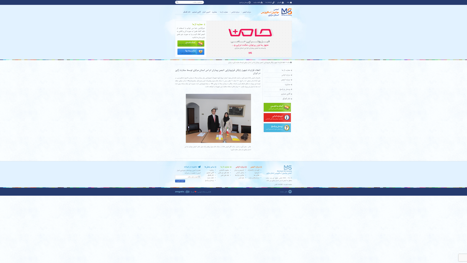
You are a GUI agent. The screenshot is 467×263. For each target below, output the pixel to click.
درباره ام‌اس (235, 12)
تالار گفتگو (186, 12)
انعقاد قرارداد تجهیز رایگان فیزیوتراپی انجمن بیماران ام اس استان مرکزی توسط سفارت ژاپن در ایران (256, 62)
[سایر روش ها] (190, 55)
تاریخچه (256, 173)
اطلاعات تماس (278, 184)
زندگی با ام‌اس (240, 173)
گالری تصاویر (196, 12)
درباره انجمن (247, 12)
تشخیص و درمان (239, 170)
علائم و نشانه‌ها (239, 175)
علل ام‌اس (241, 178)
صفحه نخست (288, 184)
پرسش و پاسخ (243, 2)
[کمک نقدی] (190, 47)
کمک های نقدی (225, 175)
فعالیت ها (256, 175)
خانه (288, 2)
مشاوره (214, 12)
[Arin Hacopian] (179, 192)
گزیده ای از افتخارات (253, 170)
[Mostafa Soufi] (188, 192)
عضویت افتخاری (224, 170)
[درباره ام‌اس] (277, 121)
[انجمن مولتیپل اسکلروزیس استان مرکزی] (276, 16)
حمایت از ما (224, 12)
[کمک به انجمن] (277, 111)
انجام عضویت (180, 181)
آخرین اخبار (206, 12)
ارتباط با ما (268, 2)
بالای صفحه (283, 191)
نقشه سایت (256, 2)
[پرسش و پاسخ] (277, 132)
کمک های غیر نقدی (223, 173)
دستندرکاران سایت (254, 178)
